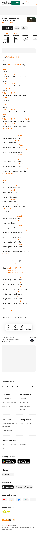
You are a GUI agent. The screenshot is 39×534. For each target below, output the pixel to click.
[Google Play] (9, 457)
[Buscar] (23, 3)
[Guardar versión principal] (11, 28)
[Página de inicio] (6, 2)
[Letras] (6, 506)
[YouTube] (4, 495)
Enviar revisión (6, 337)
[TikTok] (26, 495)
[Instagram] (11, 495)
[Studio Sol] (9, 515)
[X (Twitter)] (33, 495)
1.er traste (9, 60)
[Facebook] (19, 495)
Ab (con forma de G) (12, 57)
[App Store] (23, 457)
